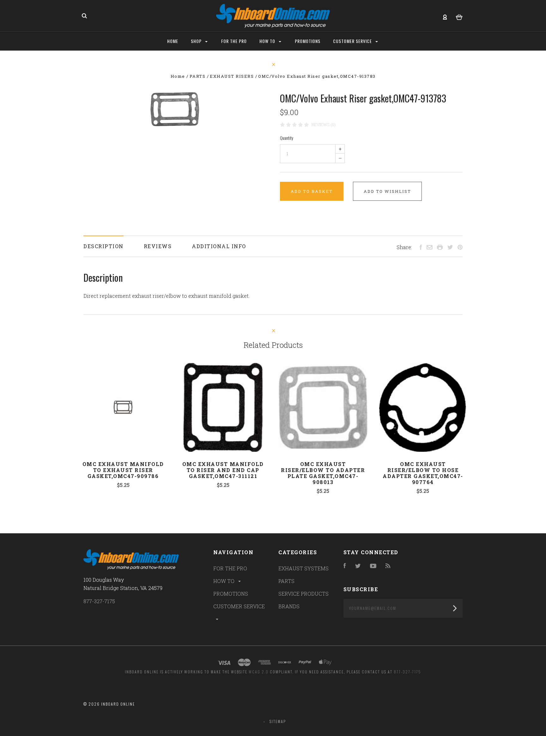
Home (172, 41)
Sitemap (278, 721)
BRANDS (289, 606)
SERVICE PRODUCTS (303, 593)
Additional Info (219, 246)
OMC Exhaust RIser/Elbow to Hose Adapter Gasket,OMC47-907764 (423, 473)
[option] (174, 109)
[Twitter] (358, 566)
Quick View (123, 407)
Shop (197, 41)
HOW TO (224, 581)
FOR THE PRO (230, 568)
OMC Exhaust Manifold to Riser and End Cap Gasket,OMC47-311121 (223, 470)
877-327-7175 (99, 601)
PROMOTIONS (230, 593)
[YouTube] (373, 566)
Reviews (158, 246)
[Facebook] (344, 566)
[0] (459, 16)
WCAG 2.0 (259, 671)
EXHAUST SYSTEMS (303, 568)
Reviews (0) (324, 124)
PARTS (286, 581)
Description (103, 246)
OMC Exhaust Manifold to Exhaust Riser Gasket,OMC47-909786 (123, 470)
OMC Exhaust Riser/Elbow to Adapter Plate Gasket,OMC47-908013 (323, 473)
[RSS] (388, 566)
